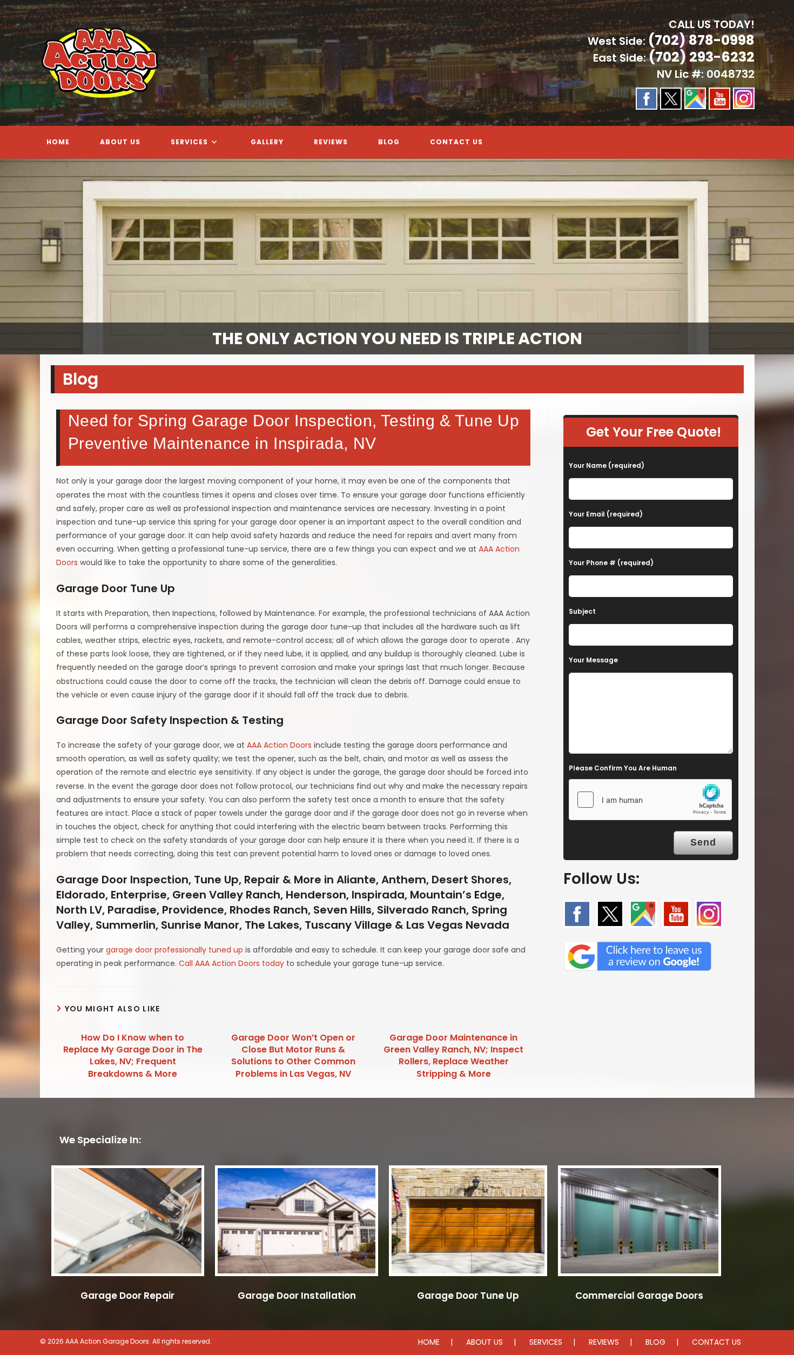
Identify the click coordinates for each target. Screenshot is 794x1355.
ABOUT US (484, 1342)
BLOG (655, 1342)
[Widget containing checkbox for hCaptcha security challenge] (650, 799)
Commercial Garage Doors (639, 1295)
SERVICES (545, 1342)
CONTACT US (716, 1342)
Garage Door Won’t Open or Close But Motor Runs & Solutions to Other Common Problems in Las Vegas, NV (293, 1056)
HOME (429, 1342)
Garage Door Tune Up (468, 1295)
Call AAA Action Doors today (231, 963)
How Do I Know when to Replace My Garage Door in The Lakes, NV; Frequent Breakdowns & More (133, 1056)
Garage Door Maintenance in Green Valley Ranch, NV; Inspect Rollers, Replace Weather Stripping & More (453, 1056)
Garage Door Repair (127, 1295)
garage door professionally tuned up (174, 949)
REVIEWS (604, 1342)
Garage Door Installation (297, 1295)
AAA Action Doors (279, 745)
